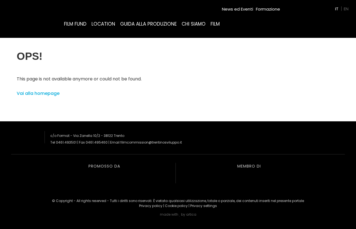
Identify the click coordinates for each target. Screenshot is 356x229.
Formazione (268, 9)
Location (103, 24)
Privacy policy (150, 205)
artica (191, 214)
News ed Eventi (237, 9)
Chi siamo (194, 24)
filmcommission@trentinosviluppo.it (151, 142)
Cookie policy (176, 205)
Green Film (294, 7)
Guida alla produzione (148, 24)
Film (215, 24)
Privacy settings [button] (203, 205)
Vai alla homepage (38, 93)
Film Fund (75, 24)
